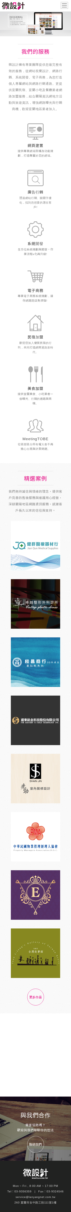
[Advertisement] (35, 1055)
